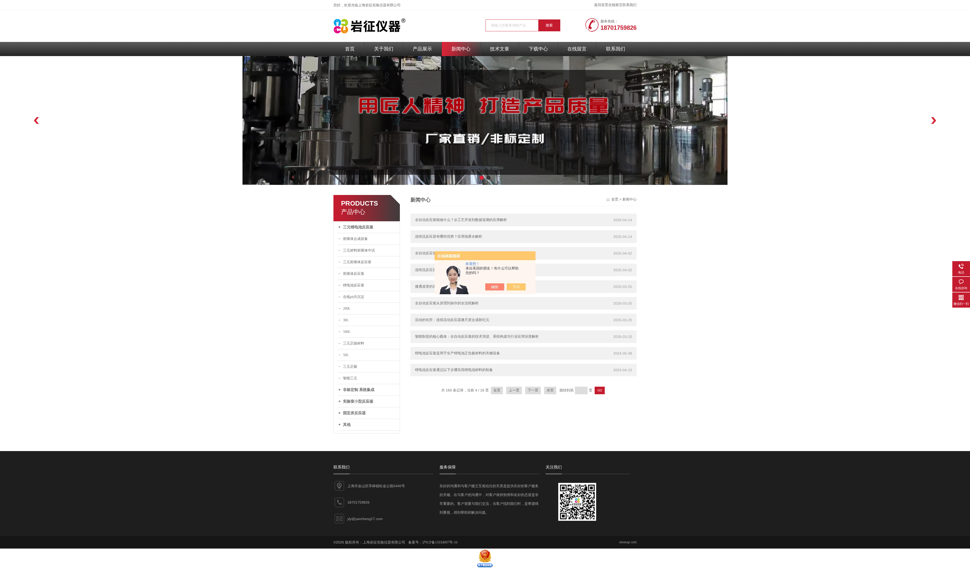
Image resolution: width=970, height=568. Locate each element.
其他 (347, 425)
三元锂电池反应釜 (358, 227)
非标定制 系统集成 (358, 390)
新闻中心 (461, 49)
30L (346, 320)
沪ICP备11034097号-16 (439, 542)
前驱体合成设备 (355, 239)
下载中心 (538, 49)
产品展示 (422, 49)
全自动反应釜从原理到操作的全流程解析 (447, 303)
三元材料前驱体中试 (359, 250)
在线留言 (615, 5)
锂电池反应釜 (353, 285)
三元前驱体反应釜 (357, 262)
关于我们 (383, 49)
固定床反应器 (354, 413)
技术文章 (499, 49)
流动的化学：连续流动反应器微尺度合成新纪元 (452, 320)
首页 (350, 49)
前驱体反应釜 (353, 274)
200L (347, 308)
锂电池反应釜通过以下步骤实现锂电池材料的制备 (454, 370)
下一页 (533, 390)
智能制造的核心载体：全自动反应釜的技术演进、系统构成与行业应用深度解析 (477, 336)
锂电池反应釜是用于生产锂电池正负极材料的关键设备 (457, 353)
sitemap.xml (628, 542)
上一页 (514, 390)
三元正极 (350, 366)
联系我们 (629, 5)
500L (347, 332)
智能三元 (350, 378)
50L (346, 355)
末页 (550, 390)
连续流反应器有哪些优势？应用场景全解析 (448, 236)
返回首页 (601, 5)
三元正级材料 (353, 343)
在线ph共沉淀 (353, 297)
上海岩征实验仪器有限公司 (379, 5)
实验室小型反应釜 (358, 401)
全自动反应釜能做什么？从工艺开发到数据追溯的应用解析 (461, 220)
